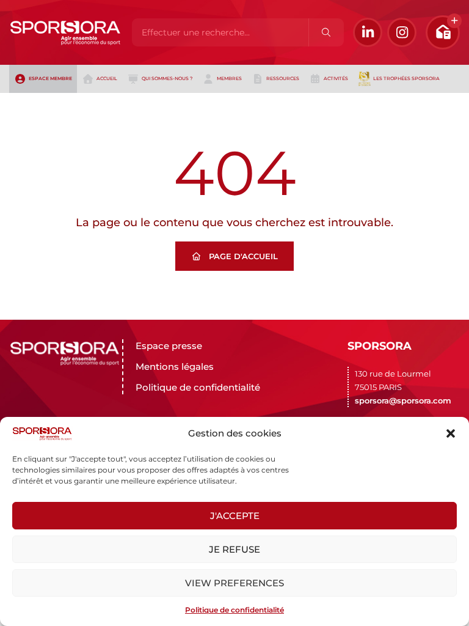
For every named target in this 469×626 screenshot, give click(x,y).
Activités (336, 78)
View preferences (234, 583)
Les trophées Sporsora (406, 78)
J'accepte (235, 515)
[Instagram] (401, 32)
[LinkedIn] (367, 32)
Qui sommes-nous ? (167, 78)
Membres (229, 78)
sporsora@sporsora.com (403, 400)
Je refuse (234, 549)
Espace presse (169, 346)
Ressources (282, 78)
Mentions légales (175, 366)
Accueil (106, 78)
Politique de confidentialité (234, 609)
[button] (451, 433)
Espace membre (50, 78)
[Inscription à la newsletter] (443, 32)
